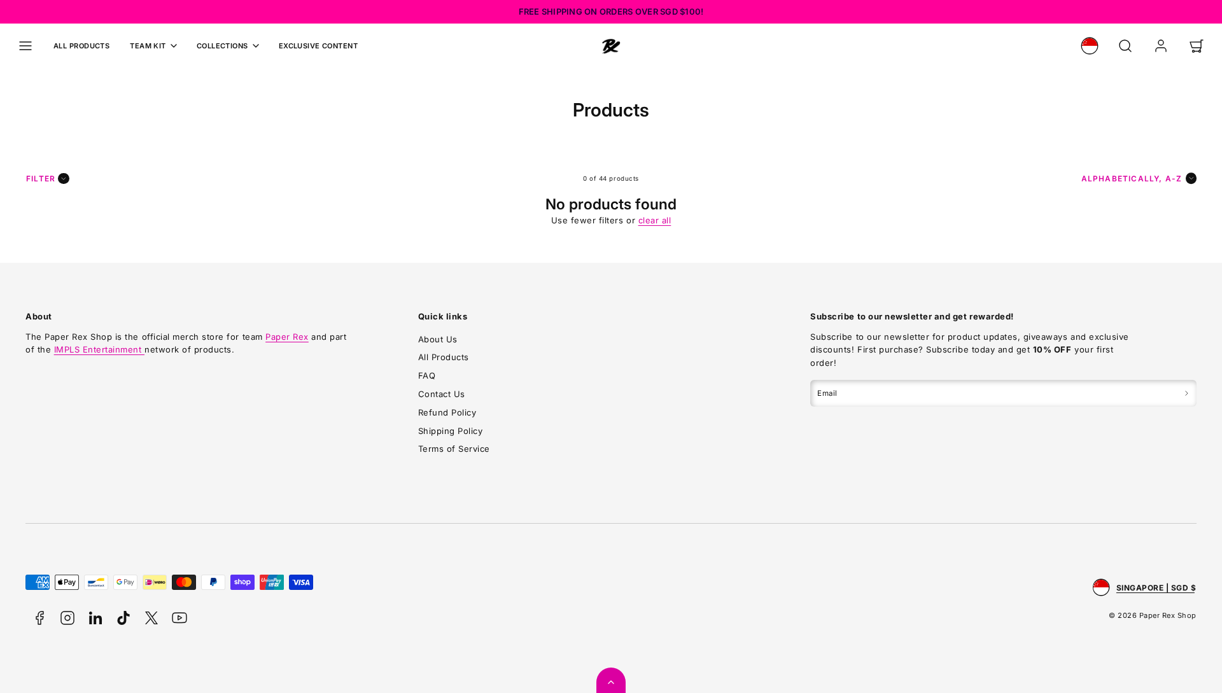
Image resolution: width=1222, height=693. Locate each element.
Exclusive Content (318, 45)
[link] (1089, 46)
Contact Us (441, 394)
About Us (438, 339)
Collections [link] (222, 45)
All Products (81, 45)
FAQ (427, 375)
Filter (40, 178)
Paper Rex (287, 337)
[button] (25, 46)
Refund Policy (447, 412)
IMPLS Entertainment (99, 349)
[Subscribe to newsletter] (1186, 393)
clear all (654, 220)
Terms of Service (454, 449)
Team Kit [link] (148, 45)
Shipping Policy (450, 431)
